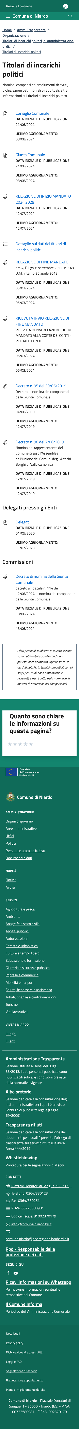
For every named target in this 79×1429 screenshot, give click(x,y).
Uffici (10, 836)
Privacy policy (14, 1342)
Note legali (13, 1333)
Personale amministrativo (25, 850)
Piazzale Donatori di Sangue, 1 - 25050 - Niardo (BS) (42, 1185)
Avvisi (10, 887)
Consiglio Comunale (32, 113)
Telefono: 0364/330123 (29, 1193)
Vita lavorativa (17, 1011)
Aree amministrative (21, 828)
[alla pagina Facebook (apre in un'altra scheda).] (8, 1272)
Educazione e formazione (25, 960)
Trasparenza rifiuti (24, 1124)
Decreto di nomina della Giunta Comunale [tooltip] (42, 579)
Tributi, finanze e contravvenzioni (31, 997)
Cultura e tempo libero (23, 953)
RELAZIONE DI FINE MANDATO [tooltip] (42, 262)
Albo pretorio (18, 1091)
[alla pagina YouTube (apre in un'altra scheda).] (15, 1272)
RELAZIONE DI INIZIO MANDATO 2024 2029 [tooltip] (43, 199)
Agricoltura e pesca (20, 909)
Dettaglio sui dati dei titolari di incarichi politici (41, 247)
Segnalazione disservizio (21, 1371)
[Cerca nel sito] (70, 16)
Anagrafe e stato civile (23, 923)
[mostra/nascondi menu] (8, 16)
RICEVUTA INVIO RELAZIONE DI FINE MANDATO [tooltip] (42, 321)
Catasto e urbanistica (22, 946)
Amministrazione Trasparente (35, 1058)
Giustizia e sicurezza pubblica (28, 967)
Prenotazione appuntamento (24, 1380)
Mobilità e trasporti (20, 982)
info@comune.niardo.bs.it (31, 1224)
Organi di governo (19, 821)
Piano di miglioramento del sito (25, 1389)
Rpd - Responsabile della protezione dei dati (30, 1251)
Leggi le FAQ (14, 1361)
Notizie (11, 879)
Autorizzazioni (17, 938)
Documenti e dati (19, 858)
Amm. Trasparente (31, 30)
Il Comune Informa (24, 1304)
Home (7, 30)
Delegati (23, 522)
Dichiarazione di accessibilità (24, 1352)
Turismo (12, 1004)
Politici (11, 843)
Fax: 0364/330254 (25, 1200)
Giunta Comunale (30, 155)
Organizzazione (14, 35)
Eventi (10, 1041)
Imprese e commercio (22, 975)
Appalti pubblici (17, 931)
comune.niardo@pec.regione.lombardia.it (37, 1239)
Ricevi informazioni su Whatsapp (38, 1282)
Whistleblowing (21, 1157)
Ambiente (13, 916)
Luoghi (11, 1033)
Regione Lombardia (19, 6)
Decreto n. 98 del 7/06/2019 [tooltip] (40, 442)
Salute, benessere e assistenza (29, 990)
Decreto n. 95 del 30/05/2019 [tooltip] (41, 386)
